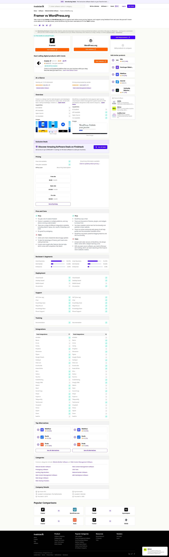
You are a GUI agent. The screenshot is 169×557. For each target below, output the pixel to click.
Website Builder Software (42, 88)
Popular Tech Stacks (59, 540)
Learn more (61, 102)
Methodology (119, 32)
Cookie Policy (37, 555)
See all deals (102, 147)
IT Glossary (98, 538)
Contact (36, 539)
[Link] (50, 25)
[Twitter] (39, 25)
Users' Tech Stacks (59, 542)
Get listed (131, 6)
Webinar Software (79, 542)
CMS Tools (75, 469)
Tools (97, 540)
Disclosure (65, 555)
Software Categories (59, 536)
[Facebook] (134, 554)
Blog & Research (100, 536)
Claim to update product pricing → (90, 163)
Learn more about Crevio (70, 70)
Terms (43, 555)
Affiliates (36, 543)
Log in (124, 6)
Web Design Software (42, 478)
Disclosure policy (110, 32)
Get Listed (119, 536)
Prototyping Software (42, 469)
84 (47, 85)
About (35, 537)
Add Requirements (122, 37)
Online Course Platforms (81, 546)
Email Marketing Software (81, 540)
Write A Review (58, 544)
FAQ (35, 541)
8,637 (84, 85)
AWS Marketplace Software (80, 475)
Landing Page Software (80, 544)
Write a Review (94, 6)
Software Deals (58, 538)
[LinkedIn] (43, 25)
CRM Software (78, 536)
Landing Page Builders (42, 472)
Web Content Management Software (82, 88)
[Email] (46, 25)
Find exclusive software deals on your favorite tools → (93, 1)
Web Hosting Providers (42, 481)
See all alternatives (53, 450)
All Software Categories (81, 548)
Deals (114, 6)
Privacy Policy (49, 555)
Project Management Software (82, 538)
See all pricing (53, 204)
